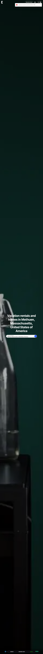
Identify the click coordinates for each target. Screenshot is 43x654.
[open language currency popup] (35, 2)
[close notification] (40, 4)
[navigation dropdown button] (39, 2)
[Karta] (2, 2)
